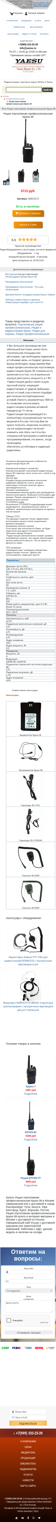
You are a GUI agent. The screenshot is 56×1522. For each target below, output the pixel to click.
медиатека (28, 1452)
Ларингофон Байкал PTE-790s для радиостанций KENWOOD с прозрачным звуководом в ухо (28, 960)
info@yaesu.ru (28, 48)
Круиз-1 (31, 1086)
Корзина (18, 13)
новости (28, 1480)
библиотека (28, 1463)
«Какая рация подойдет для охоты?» (24, 302)
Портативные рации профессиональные (24, 326)
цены (28, 1447)
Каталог (6, 96)
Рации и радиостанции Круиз (23, 329)
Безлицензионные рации (15, 99)
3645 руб (31, 1181)
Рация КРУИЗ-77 (31, 1178)
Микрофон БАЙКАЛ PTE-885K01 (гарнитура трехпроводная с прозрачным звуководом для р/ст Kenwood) (28, 1006)
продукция (28, 1458)
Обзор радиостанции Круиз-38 (21, 276)
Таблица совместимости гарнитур (22, 299)
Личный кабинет (36, 13)
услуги (28, 1474)
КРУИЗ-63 (30, 1132)
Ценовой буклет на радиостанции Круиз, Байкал (30, 294)
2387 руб (31, 1090)
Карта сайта (28, 1485)
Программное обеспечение (19, 281)
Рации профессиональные (32, 333)
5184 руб (31, 1136)
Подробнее (30, 1093)
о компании (28, 1441)
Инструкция (11, 274)
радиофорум (28, 1469)
